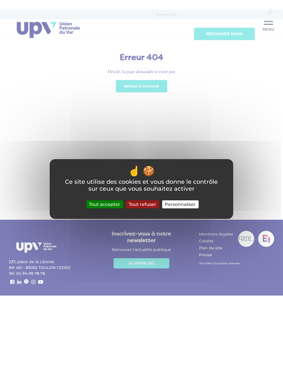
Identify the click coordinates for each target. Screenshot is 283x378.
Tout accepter (104, 204)
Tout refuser (142, 204)
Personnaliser (180, 204)
